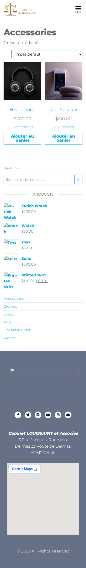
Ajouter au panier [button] (22, 138)
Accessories (23, 127)
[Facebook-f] (18, 415)
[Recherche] (78, 179)
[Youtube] (48, 415)
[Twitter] (28, 415)
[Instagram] (58, 415)
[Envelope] (68, 415)
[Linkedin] (38, 415)
